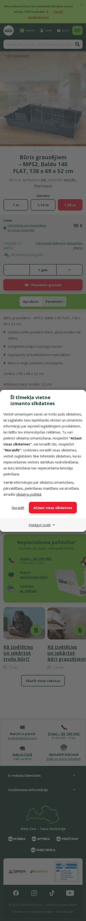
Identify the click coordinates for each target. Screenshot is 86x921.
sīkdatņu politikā (28, 494)
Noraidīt (18, 507)
